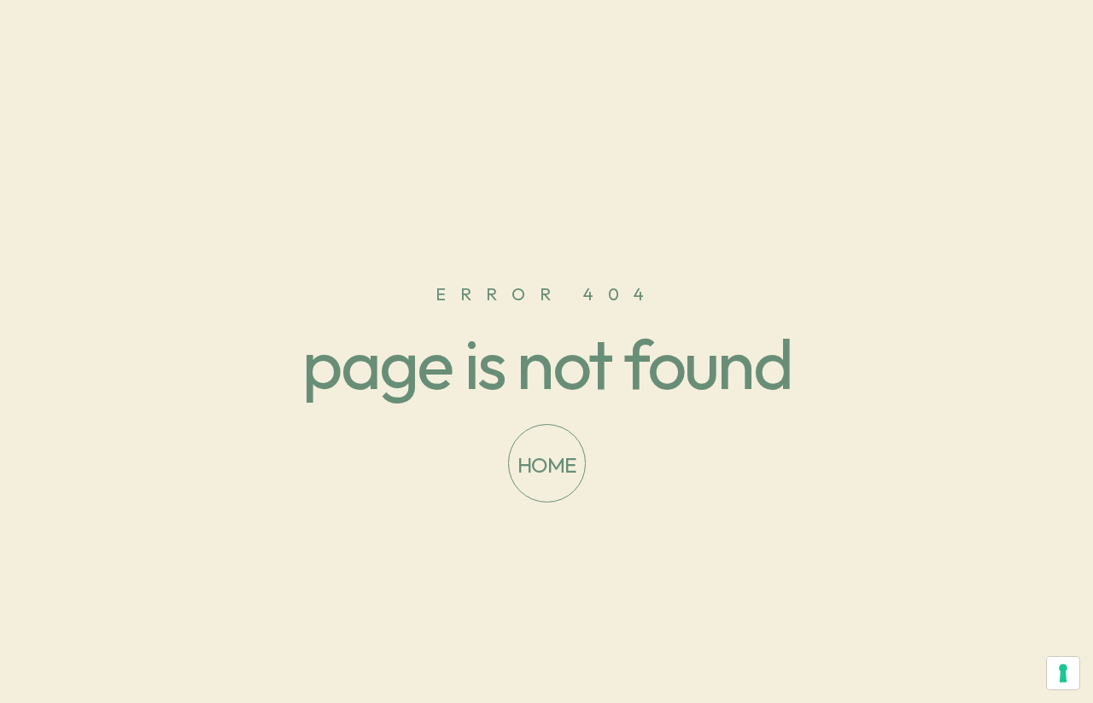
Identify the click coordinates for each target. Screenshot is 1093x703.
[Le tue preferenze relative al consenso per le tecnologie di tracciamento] (1063, 673)
